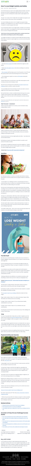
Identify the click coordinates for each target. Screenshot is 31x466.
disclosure (2, 101)
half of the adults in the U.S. (9, 68)
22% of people (4, 72)
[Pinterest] (17, 455)
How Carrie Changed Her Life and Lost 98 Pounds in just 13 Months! (15, 416)
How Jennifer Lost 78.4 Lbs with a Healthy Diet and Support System (15, 426)
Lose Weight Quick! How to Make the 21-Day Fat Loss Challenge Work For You (8, 432)
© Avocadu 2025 (6, 457)
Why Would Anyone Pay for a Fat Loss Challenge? (12, 406)
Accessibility (23, 458)
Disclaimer (12, 457)
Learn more (20, 447)
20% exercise (7, 360)
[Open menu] (29, 1)
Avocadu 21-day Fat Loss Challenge (9, 293)
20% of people (9, 63)
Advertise (18, 458)
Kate (2, 8)
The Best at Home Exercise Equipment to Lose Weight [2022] (23, 432)
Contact (14, 458)
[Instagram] (15, 455)
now (21, 390)
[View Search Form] (27, 1)
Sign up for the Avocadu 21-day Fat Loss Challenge (11, 390)
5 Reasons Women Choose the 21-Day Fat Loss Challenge (13, 405)
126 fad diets (20, 76)
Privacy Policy (17, 457)
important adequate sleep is (16, 317)
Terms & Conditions (24, 457)
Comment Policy (8, 458)
